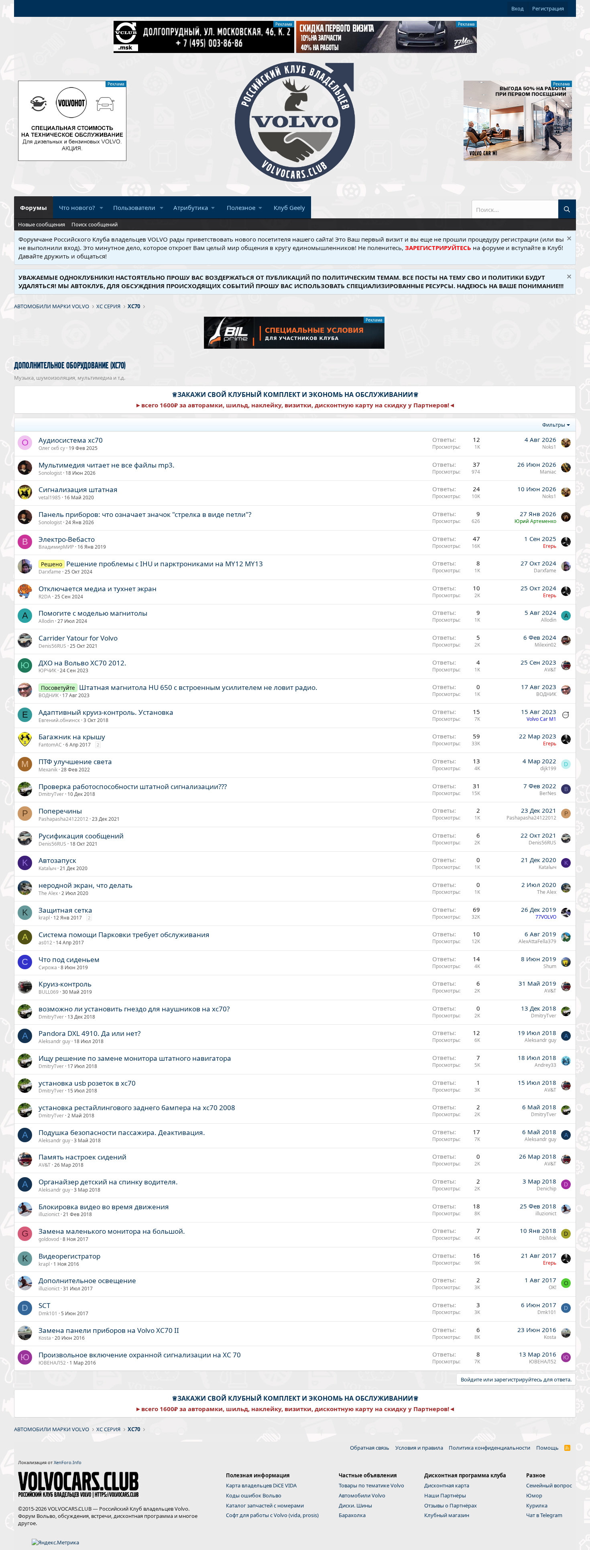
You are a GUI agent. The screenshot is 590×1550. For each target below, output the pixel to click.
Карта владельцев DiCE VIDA (261, 1485)
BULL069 (49, 992)
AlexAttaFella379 (537, 941)
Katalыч (47, 868)
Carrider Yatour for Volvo (78, 638)
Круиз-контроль (65, 984)
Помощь (547, 1447)
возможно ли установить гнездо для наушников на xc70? (134, 1008)
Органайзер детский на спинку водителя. (108, 1181)
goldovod (49, 1239)
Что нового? (77, 207)
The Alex (48, 893)
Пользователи (134, 207)
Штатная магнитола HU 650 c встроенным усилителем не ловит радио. (198, 687)
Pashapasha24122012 (63, 819)
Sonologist (50, 473)
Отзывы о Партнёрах (450, 1505)
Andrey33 (545, 1065)
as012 (45, 942)
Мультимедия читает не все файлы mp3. (107, 465)
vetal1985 (50, 497)
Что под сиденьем (69, 959)
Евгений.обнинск (59, 720)
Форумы (33, 207)
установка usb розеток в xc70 (87, 1083)
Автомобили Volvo (362, 1495)
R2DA (45, 596)
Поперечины (60, 811)
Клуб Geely (289, 207)
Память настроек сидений (82, 1156)
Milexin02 (545, 644)
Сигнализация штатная (78, 489)
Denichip (546, 1188)
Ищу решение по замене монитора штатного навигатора (135, 1058)
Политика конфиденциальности (489, 1447)
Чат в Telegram (544, 1515)
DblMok (547, 1238)
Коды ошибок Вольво (253, 1495)
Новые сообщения (41, 224)
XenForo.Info (67, 1462)
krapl (44, 917)
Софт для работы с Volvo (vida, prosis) (272, 1515)
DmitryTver (51, 794)
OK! (552, 1287)
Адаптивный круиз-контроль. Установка (106, 712)
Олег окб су (52, 448)
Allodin (46, 621)
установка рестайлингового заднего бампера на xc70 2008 (137, 1107)
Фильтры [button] (553, 424)
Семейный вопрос (549, 1485)
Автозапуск (57, 860)
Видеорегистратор (69, 1256)
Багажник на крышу (72, 736)
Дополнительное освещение (87, 1280)
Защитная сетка (65, 910)
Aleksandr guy (54, 1041)
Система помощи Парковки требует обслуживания (124, 934)
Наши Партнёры (445, 1495)
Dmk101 (48, 1313)
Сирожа (48, 967)
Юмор (534, 1495)
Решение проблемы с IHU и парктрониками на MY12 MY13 (164, 563)
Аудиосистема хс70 (71, 440)
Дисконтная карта (446, 1485)
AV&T (550, 669)
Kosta (45, 1337)
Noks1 (549, 446)
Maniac (548, 471)
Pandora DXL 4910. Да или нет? (89, 1033)
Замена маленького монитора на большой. (112, 1231)
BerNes (547, 793)
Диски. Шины (355, 1505)
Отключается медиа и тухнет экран (98, 588)
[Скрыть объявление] (568, 239)
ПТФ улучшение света (75, 761)
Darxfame (50, 571)
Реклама (283, 24)
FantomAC (50, 744)
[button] (101, 207)
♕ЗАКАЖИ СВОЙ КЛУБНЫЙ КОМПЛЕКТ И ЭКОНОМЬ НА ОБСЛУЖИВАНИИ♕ (295, 394)
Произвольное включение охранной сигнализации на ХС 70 (140, 1354)
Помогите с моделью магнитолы (93, 613)
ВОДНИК (49, 695)
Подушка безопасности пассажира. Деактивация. (122, 1132)
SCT (44, 1305)
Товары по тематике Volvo (371, 1485)
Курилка (536, 1505)
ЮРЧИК (47, 670)
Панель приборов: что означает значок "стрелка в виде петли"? (145, 514)
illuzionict (49, 1214)
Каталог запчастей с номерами (265, 1505)
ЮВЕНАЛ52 (52, 1362)
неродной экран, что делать (85, 885)
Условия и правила (419, 1447)
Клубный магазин (446, 1515)
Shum (549, 966)
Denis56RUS (52, 646)
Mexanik (48, 769)
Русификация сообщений (81, 835)
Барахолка (352, 1515)
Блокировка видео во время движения (104, 1206)
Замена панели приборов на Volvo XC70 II (109, 1330)
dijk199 (548, 768)
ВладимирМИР (56, 546)
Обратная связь (369, 1447)
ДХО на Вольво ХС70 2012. (82, 662)
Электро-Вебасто (67, 539)
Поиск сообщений (94, 224)
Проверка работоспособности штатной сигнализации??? (133, 786)
